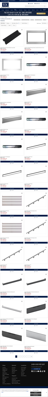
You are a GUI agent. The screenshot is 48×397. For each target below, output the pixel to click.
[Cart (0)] (46, 3)
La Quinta (23, 370)
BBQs (4, 375)
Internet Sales (23, 367)
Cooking (4, 367)
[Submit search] (44, 6)
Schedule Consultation (16, 380)
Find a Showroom (40, 0)
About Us (13, 371)
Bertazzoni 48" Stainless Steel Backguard (30, 129)
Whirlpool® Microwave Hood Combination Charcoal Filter (7, 47)
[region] (24, 392)
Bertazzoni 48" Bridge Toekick (4, 129)
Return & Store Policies (16, 383)
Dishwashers (5, 373)
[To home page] (5, 5)
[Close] (46, 392)
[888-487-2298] (44, 3)
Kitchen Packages (6, 374)
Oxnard (22, 374)
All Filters (3, 23)
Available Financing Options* (24, 0)
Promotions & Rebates (7, 383)
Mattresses (4, 378)
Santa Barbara (23, 375)
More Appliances (15, 9)
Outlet (4, 382)
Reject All (35, 392)
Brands (4, 379)
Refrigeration (5, 370)
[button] (41, 3)
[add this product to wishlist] (22, 30)
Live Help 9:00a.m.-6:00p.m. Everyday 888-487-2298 (8, 1)
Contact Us (14, 379)
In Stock (4, 381)
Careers (13, 373)
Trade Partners (14, 370)
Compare (12, 54)
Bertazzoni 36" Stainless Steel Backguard (5, 102)
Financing (13, 367)
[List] (43, 3)
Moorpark (23, 373)
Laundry (4, 371)
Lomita (22, 371)
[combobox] (8, 23)
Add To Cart (12, 52)
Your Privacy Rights (36, 390)
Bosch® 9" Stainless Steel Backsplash (29, 346)
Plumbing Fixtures (44, 9)
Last (31, 356)
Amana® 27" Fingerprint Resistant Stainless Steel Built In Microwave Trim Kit (34, 47)
